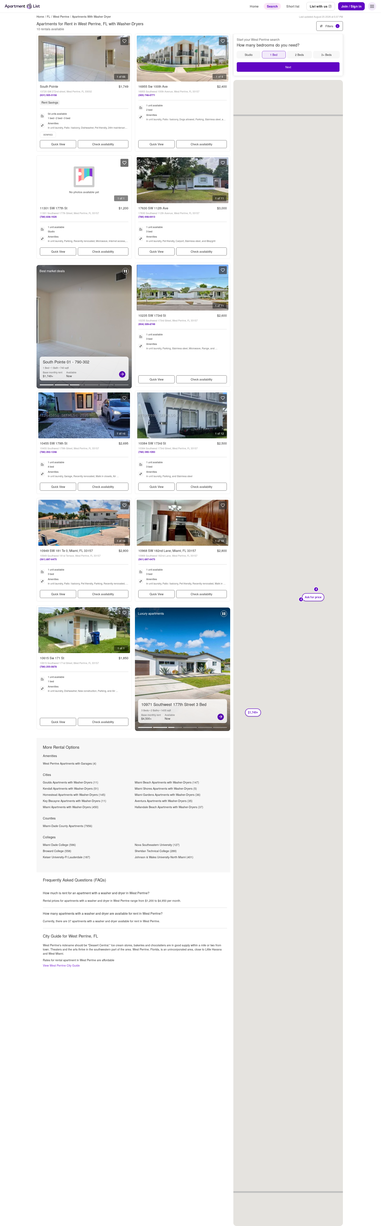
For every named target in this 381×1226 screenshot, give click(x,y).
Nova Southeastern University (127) (157, 845)
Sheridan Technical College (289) (156, 851)
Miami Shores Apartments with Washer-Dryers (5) (166, 788)
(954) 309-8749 (146, 324)
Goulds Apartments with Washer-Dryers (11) (70, 782)
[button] (253, 712)
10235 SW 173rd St (152, 315)
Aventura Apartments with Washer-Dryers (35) (163, 801)
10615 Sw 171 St (52, 658)
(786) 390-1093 (146, 452)
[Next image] (127, 59)
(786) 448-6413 (146, 216)
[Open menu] (372, 6)
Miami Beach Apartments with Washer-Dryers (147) (167, 782)
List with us (319, 6)
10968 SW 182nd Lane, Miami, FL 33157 (167, 550)
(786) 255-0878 (48, 666)
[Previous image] (41, 59)
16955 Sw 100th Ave (153, 86)
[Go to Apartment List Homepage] (22, 6)
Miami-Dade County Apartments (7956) (67, 826)
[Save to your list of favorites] (124, 41)
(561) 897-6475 (48, 559)
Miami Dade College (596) (59, 845)
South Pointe (49, 86)
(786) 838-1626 (48, 216)
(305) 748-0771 (146, 95)
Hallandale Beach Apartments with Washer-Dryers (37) (169, 807)
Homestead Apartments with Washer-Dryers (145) (74, 795)
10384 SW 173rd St (152, 443)
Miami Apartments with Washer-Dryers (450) (70, 807)
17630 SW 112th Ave (153, 208)
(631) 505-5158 (48, 95)
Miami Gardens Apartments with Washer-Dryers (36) (167, 795)
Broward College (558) (57, 851)
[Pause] (125, 273)
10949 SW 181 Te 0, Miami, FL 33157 (66, 550)
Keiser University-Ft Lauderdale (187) (66, 857)
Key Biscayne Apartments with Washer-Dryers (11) (74, 801)
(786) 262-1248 (48, 452)
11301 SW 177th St (53, 208)
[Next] (122, 374)
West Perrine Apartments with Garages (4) (69, 763)
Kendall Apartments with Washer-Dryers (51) (71, 788)
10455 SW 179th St (53, 443)
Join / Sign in (351, 6)
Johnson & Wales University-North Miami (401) (164, 857)
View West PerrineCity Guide (61, 965)
